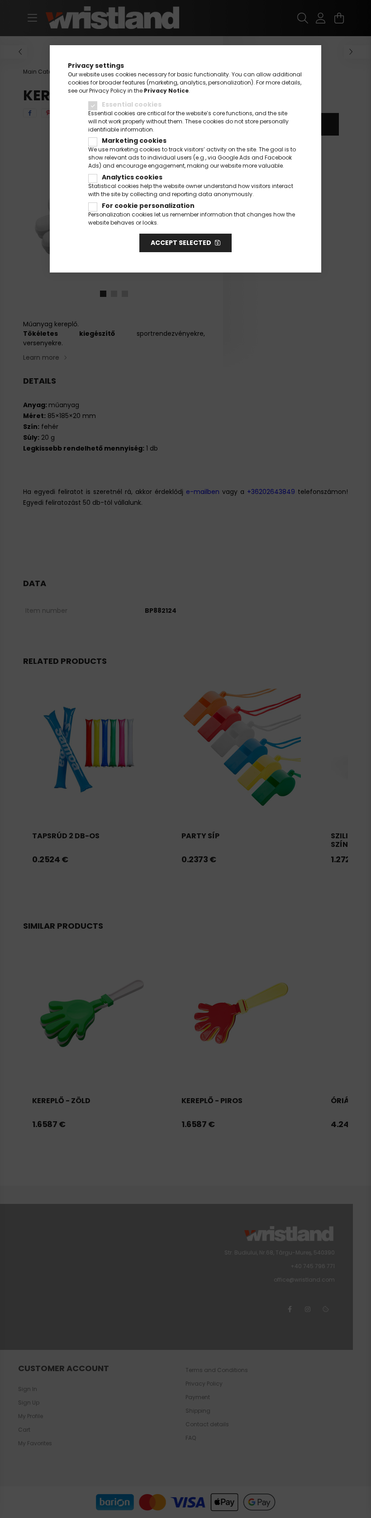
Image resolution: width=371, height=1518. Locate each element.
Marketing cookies (134, 140)
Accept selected (181, 242)
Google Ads (234, 157)
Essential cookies (132, 104)
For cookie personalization (148, 205)
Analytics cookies (132, 177)
